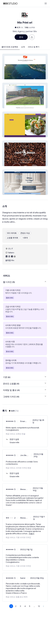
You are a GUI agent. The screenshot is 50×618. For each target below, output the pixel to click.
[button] (25, 66)
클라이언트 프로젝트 (10, 47)
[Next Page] (43, 606)
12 (39, 606)
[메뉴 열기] (45, 3)
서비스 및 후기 (33, 47)
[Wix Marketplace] (10, 3)
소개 (23, 47)
